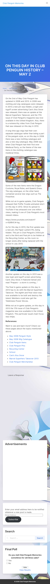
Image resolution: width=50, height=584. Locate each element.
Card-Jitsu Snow (16, 355)
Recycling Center (16, 349)
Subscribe (13, 519)
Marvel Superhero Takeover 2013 (23, 358)
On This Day (13, 88)
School (12, 352)
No (9, 563)
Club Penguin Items (17, 342)
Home (5, 88)
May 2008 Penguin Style (20, 336)
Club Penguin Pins (17, 345)
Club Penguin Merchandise (21, 362)
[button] (47, 3)
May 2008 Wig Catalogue (20, 339)
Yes (10, 560)
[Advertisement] (25, 38)
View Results (25, 570)
